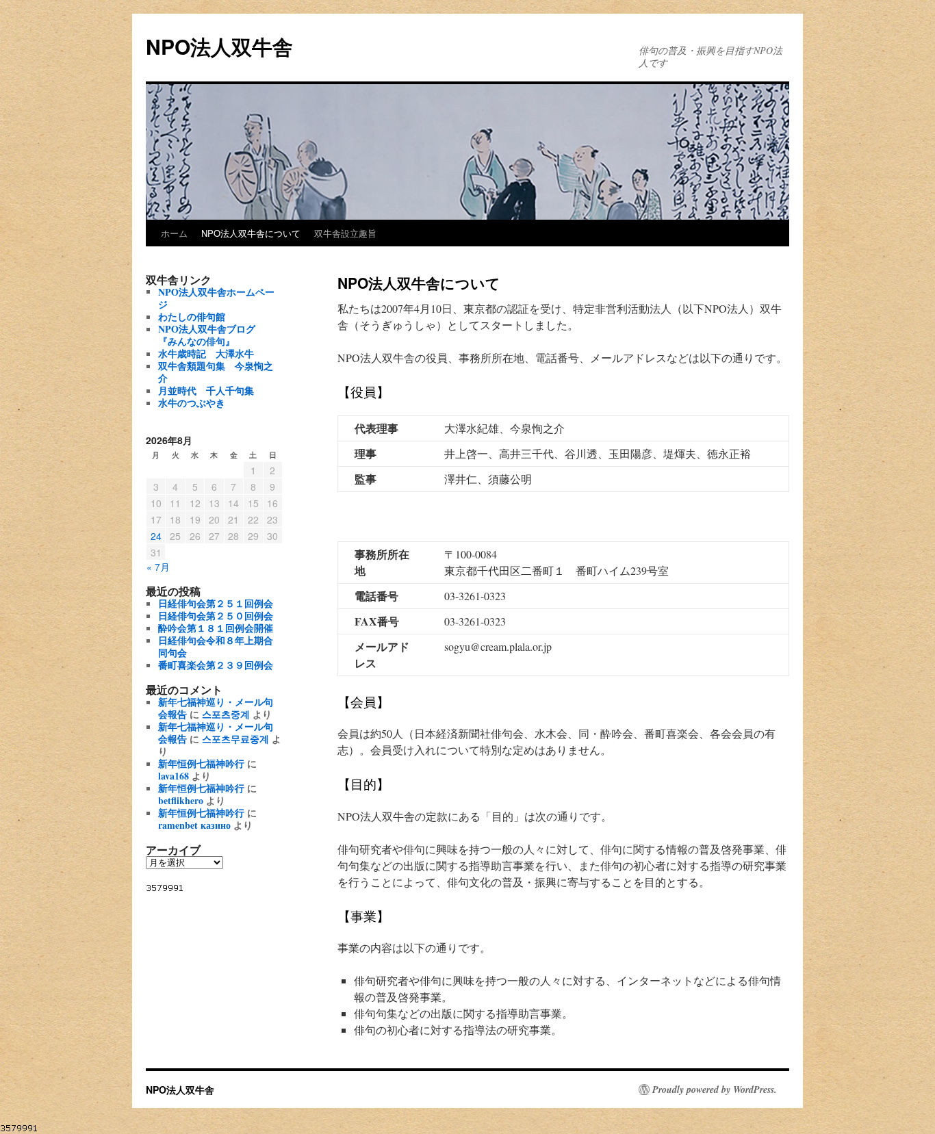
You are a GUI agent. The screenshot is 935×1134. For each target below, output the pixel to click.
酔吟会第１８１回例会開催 (215, 628)
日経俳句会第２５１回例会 (215, 603)
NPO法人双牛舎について (250, 233)
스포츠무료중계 (235, 739)
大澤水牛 (206, 353)
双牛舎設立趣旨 (345, 233)
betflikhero (180, 800)
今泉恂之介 (215, 372)
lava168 (173, 776)
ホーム (174, 233)
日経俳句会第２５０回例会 (215, 615)
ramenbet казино (194, 825)
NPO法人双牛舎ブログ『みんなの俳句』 (206, 335)
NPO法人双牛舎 (219, 46)
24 (156, 536)
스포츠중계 (226, 714)
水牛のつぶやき (191, 403)
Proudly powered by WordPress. (714, 1089)
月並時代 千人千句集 (206, 390)
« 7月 (158, 567)
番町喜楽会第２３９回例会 (215, 665)
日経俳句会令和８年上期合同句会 (215, 646)
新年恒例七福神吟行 (201, 763)
